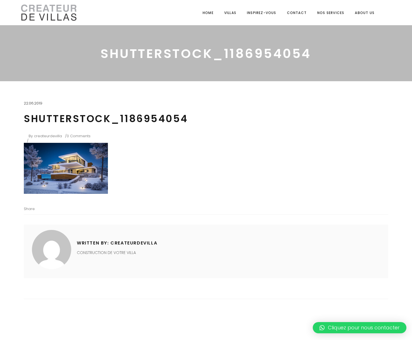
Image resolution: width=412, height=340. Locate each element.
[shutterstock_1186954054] (51, 249)
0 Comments (79, 136)
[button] (359, 327)
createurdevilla (48, 136)
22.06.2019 (33, 103)
